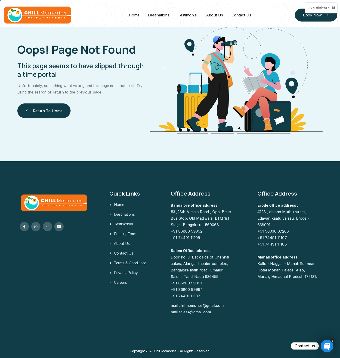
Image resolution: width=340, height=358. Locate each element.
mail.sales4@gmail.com (191, 312)
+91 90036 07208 (273, 231)
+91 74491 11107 (185, 296)
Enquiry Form (125, 233)
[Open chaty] (327, 346)
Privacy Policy (126, 272)
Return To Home (47, 111)
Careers (120, 282)
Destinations (158, 15)
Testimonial (188, 15)
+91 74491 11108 (272, 244)
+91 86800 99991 (186, 283)
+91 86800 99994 (187, 289)
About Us (214, 15)
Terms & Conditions (130, 263)
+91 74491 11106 (185, 237)
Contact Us (241, 15)
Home (134, 15)
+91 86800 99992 (186, 231)
